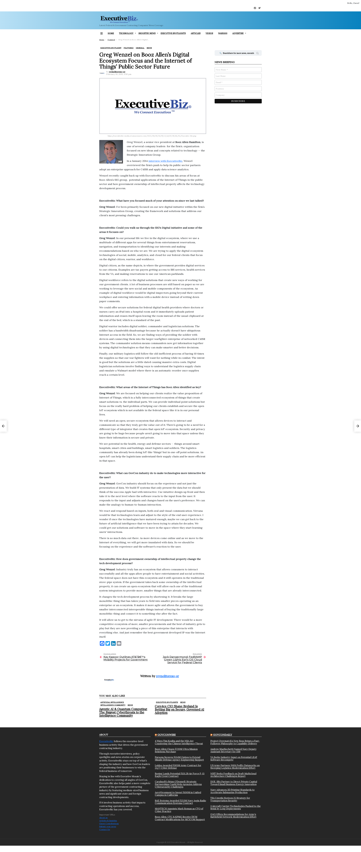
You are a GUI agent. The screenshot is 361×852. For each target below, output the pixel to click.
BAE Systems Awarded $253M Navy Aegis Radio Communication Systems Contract (180, 802)
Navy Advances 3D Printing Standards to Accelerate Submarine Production (232, 791)
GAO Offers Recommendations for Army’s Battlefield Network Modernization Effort (233, 815)
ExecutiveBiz (106, 741)
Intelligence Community (112, 705)
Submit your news (107, 826)
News (130, 705)
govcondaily (222, 734)
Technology (126, 33)
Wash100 (222, 33)
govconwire (167, 734)
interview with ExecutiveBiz (165, 161)
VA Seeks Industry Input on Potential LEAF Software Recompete (233, 758)
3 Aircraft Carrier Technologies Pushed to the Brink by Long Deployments (235, 807)
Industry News (147, 33)
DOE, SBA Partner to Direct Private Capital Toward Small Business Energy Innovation (233, 783)
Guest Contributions (109, 823)
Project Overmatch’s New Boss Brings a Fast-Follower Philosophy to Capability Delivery (235, 742)
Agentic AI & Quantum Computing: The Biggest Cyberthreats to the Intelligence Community (123, 712)
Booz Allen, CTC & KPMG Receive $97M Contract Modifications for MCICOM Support (180, 818)
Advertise (238, 33)
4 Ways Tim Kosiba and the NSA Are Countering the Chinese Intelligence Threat (179, 742)
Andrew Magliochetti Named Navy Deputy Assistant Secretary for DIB (233, 750)
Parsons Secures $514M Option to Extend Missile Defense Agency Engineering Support (179, 758)
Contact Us (104, 829)
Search (257, 53)
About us (103, 817)
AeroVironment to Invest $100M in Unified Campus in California (178, 793)
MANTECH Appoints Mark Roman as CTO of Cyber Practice (179, 810)
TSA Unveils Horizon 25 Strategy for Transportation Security (230, 799)
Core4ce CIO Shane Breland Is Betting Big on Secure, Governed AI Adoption (179, 709)
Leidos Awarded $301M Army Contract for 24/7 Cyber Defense (178, 766)
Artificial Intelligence (112, 702)
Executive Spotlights (173, 33)
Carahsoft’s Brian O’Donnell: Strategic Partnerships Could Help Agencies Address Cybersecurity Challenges (178, 784)
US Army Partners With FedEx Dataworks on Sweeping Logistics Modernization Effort (235, 766)
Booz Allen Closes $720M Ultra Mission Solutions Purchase (176, 750)
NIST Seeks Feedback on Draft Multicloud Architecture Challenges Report (233, 774)
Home (111, 33)
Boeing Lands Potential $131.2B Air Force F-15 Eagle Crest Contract (179, 774)
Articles (196, 33)
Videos (209, 33)
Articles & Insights (108, 820)
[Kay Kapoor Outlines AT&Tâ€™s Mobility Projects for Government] (3, 426)
